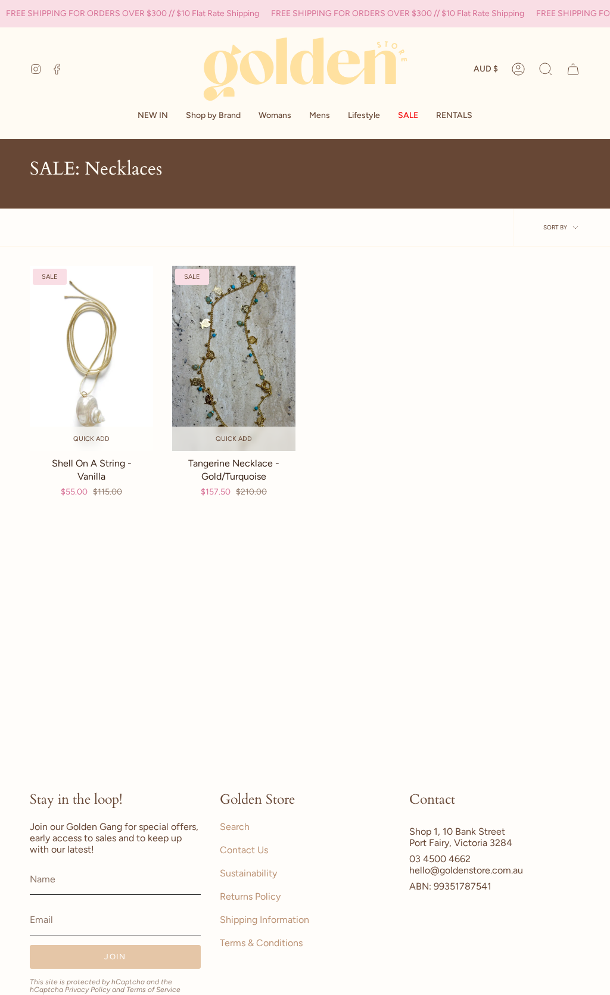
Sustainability (248, 873)
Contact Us (244, 850)
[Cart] (573, 69)
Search (235, 826)
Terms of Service (153, 989)
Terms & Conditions (261, 943)
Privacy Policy (87, 989)
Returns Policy (250, 896)
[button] (213, 116)
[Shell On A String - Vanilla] (91, 358)
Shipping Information (264, 919)
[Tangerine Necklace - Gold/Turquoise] (233, 358)
